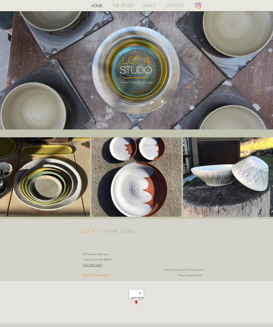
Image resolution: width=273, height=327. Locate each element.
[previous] (5, 178)
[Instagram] (198, 5)
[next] (267, 178)
